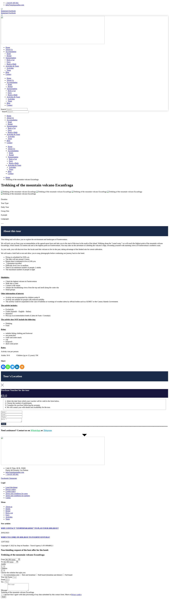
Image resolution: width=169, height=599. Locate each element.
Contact (8, 74)
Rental (9, 56)
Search (3, 109)
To (2, 562)
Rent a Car (10, 60)
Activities (10, 68)
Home (8, 47)
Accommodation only (11, 575)
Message (4, 590)
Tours (9, 70)
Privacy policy (76, 595)
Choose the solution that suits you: (13, 573)
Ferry (9, 62)
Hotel (9, 54)
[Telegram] (12, 367)
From (3, 559)
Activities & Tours (12, 66)
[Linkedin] (17, 367)
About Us (9, 50)
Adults (3, 564)
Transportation (11, 58)
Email (3, 579)
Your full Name (7, 577)
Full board (68, 575)
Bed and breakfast (28, 575)
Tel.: (3, 582)
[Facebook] (3, 367)
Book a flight (11, 64)
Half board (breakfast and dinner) (50, 575)
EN (4, 9)
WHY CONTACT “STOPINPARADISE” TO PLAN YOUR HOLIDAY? (30, 528)
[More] (22, 367)
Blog (7, 72)
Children (4, 568)
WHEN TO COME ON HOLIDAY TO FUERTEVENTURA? (25, 537)
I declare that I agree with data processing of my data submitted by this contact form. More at (43, 595)
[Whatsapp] (8, 367)
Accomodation (11, 52)
